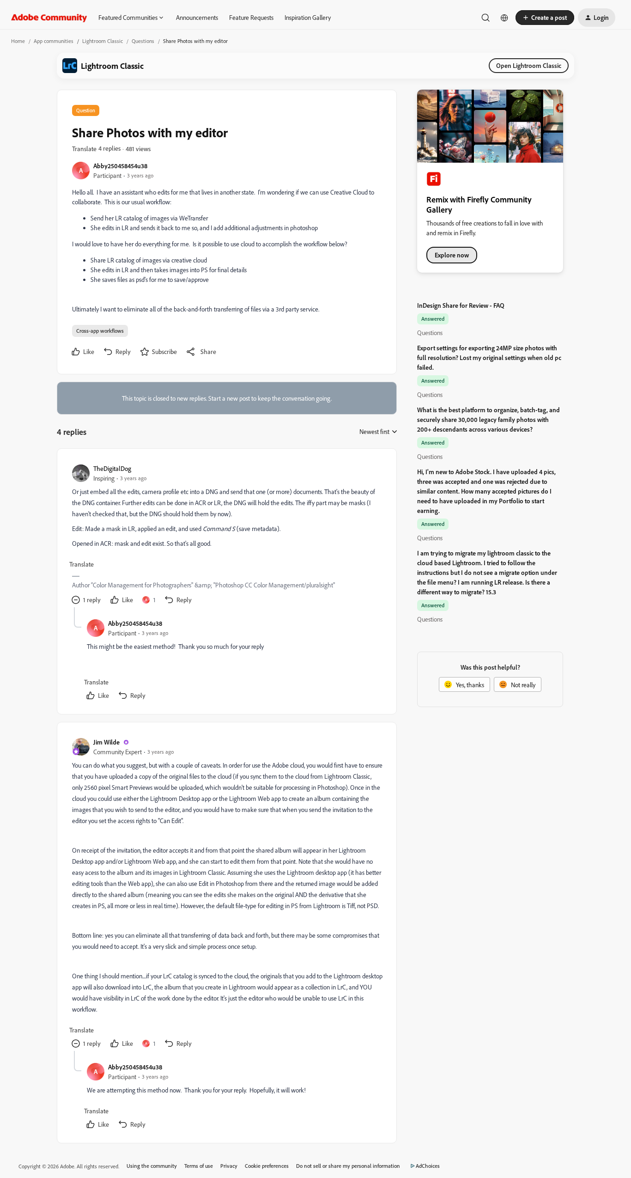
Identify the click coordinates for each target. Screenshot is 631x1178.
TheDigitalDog (112, 468)
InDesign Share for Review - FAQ (460, 305)
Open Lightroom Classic (528, 65)
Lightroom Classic (102, 40)
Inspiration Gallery (308, 17)
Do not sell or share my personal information (348, 1165)
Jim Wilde (106, 742)
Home (18, 40)
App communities (53, 40)
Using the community (152, 1165)
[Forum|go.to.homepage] (49, 17)
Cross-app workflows (100, 330)
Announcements (197, 17)
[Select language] (504, 17)
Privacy (228, 1165)
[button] (545, 17)
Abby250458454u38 (120, 166)
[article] (226, 535)
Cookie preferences (267, 1165)
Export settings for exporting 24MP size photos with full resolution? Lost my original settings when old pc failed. (489, 357)
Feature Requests (251, 17)
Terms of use (198, 1165)
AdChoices (428, 1165)
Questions (143, 40)
